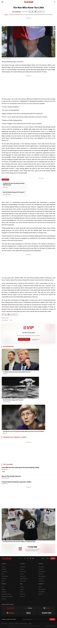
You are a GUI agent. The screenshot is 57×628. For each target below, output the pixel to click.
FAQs (48, 558)
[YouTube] (33, 558)
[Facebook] (30, 558)
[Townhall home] (6, 558)
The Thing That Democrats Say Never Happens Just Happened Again (19, 541)
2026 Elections (22, 566)
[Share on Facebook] (35, 12)
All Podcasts (4, 598)
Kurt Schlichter (41, 566)
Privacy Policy (11, 623)
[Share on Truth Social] (32, 12)
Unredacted (4, 591)
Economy (22, 574)
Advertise (21, 589)
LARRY (3, 587)
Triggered (3, 589)
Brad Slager (41, 574)
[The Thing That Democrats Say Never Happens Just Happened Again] (28, 524)
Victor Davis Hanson (6, 401)
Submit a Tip (22, 594)
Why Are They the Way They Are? (11, 476)
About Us (21, 587)
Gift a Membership (42, 589)
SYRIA (11, 320)
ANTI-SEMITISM (5, 320)
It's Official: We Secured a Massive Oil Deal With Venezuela (17, 372)
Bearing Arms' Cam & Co (6, 594)
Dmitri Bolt (5, 433)
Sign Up (52, 619)
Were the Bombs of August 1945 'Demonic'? (13, 400)
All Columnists (41, 581)
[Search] (54, 1)
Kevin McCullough (42, 571)
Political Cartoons (5, 576)
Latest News (4, 569)
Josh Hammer (41, 578)
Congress (21, 569)
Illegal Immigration (23, 578)
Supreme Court (23, 581)
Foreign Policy (22, 576)
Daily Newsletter (42, 591)
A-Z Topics (22, 563)
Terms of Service (4, 623)
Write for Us (22, 596)
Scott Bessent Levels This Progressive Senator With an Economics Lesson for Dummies (23, 431)
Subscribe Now (35, 339)
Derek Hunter (41, 569)
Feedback (16, 623)
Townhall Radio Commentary (7, 596)
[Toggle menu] (2, 2)
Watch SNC (41, 594)
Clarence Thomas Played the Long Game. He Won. (17, 482)
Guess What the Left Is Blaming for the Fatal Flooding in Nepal (20, 467)
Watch (3, 574)
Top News (3, 566)
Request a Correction (23, 623)
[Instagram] (27, 558)
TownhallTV (4, 578)
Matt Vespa (5, 373)
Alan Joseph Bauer (16, 12)
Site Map (30, 623)
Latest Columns (4, 571)
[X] (25, 558)
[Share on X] (30, 12)
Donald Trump (23, 571)
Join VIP (52, 558)
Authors (3, 581)
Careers (21, 591)
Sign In (43, 558)
